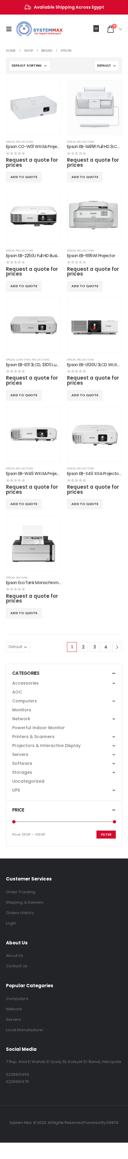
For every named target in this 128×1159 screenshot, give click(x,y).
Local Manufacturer (24, 1030)
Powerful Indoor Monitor (38, 728)
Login (11, 923)
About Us (15, 955)
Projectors (24, 142)
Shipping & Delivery (24, 902)
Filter (106, 834)
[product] (33, 107)
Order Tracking (20, 892)
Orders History (20, 913)
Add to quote (23, 176)
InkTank (22, 577)
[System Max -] (29, 29)
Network (21, 719)
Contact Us (16, 966)
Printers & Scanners (33, 737)
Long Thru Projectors (32, 359)
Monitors (21, 710)
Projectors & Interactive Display (46, 745)
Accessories (25, 683)
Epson (10, 142)
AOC (17, 692)
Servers (20, 754)
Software (22, 763)
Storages (22, 772)
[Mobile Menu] (10, 29)
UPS (16, 790)
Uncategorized (28, 781)
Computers (24, 701)
